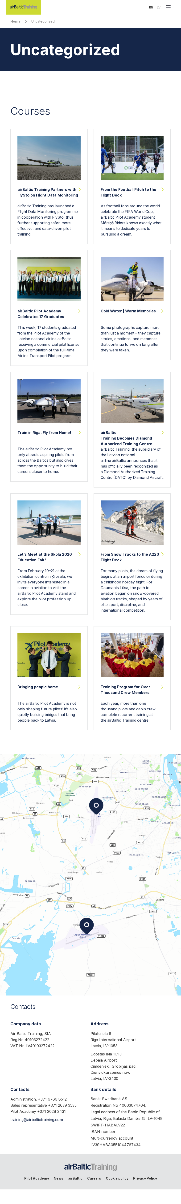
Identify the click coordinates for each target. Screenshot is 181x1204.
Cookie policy (117, 1178)
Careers (94, 1178)
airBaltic (75, 1178)
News (58, 1178)
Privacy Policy (145, 1178)
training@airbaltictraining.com (36, 1119)
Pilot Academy (36, 1178)
